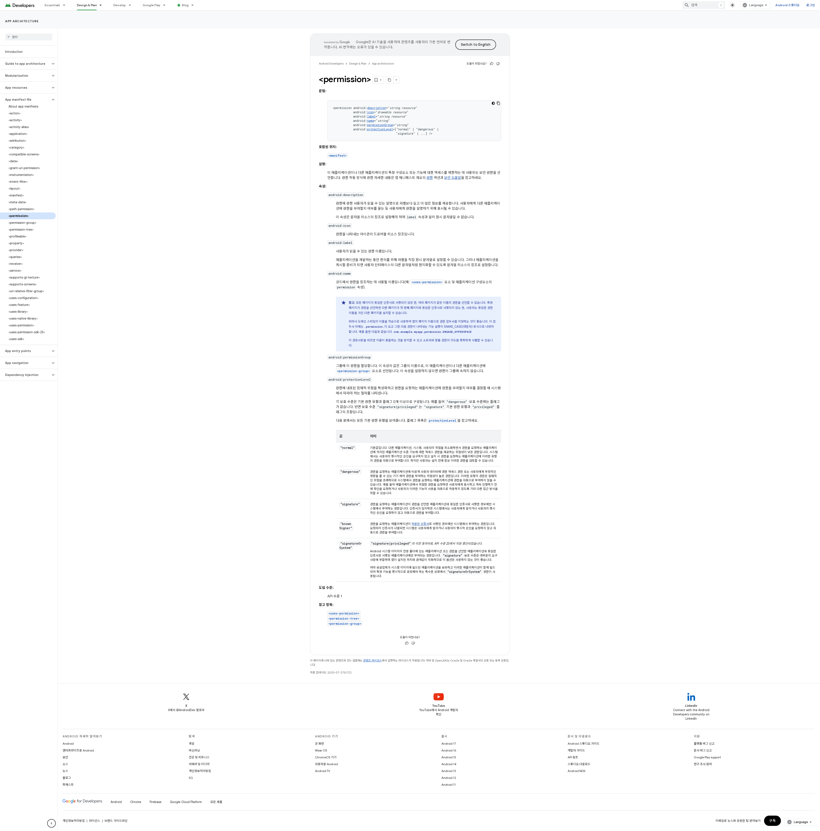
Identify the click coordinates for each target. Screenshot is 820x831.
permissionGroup (380, 125)
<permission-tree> (343, 618)
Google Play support (707, 757)
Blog (185, 5)
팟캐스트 (68, 785)
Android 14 (448, 764)
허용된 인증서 (420, 524)
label (371, 116)
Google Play (152, 5)
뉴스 (65, 771)
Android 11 (448, 785)
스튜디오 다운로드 (579, 764)
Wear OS (321, 750)
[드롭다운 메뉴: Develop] (132, 5)
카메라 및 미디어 (199, 764)
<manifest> (337, 155)
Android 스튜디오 (787, 5)
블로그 (67, 778)
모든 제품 (216, 802)
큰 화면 (319, 744)
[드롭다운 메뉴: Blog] (194, 5)
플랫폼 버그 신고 (704, 744)
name (370, 121)
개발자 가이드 (576, 750)
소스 (65, 764)
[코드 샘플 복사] (498, 103)
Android (68, 744)
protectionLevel (380, 129)
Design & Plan (87, 5)
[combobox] (703, 5)
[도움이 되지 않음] (498, 63)
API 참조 (573, 757)
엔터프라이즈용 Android (78, 750)
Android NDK (576, 771)
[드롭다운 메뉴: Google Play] (166, 5)
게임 (191, 744)
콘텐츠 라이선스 (372, 660)
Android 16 (448, 750)
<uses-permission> (426, 282)
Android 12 (448, 778)
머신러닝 (194, 750)
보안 (65, 757)
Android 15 (448, 757)
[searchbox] (28, 37)
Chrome (135, 802)
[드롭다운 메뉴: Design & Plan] (102, 5)
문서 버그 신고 (703, 750)
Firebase (155, 802)
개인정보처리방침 (200, 771)
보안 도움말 (452, 178)
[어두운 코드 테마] (493, 103)
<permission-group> (353, 371)
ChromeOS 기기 (326, 757)
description (376, 108)
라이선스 (94, 820)
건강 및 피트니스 (199, 757)
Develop (119, 5)
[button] (25, 63)
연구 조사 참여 (703, 764)
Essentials (52, 5)
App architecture (22, 21)
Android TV (322, 771)
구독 (772, 821)
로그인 (810, 5)
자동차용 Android (326, 764)
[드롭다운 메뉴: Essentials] (66, 5)
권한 (429, 178)
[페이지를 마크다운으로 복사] (390, 80)
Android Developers (331, 63)
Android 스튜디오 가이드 (583, 744)
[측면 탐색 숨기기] (51, 823)
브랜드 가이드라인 (115, 820)
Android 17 (448, 744)
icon (370, 112)
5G (191, 778)
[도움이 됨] (491, 63)
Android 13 (448, 771)
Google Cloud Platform (186, 802)
